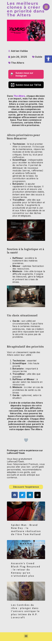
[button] (48, 59)
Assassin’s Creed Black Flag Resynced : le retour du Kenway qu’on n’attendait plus (25, 569)
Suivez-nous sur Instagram (24, 74)
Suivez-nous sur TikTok (28, 84)
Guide (38, 56)
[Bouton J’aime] (26, 440)
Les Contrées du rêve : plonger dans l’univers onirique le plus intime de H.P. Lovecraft (25, 611)
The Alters (17, 62)
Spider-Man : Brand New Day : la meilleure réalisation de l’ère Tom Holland (26, 529)
